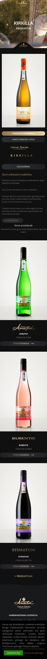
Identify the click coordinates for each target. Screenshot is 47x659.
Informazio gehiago (33, 652)
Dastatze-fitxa (12, 220)
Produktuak (23, 576)
